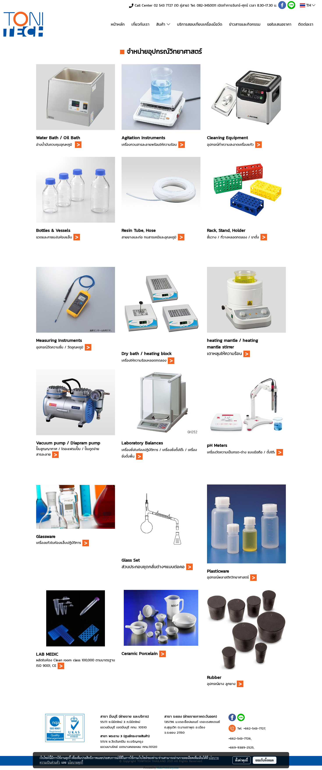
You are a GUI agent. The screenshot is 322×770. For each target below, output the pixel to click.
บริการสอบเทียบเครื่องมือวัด (199, 24)
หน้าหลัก (118, 24)
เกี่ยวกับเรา (140, 24)
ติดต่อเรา (305, 24)
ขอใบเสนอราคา (279, 24)
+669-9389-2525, (241, 747)
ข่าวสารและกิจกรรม (244, 24)
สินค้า (161, 24)
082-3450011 (206, 5)
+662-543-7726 (239, 738)
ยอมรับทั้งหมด (264, 760)
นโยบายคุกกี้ (75, 762)
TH (308, 5)
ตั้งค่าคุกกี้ (241, 760)
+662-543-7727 (254, 728)
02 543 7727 (163, 5)
